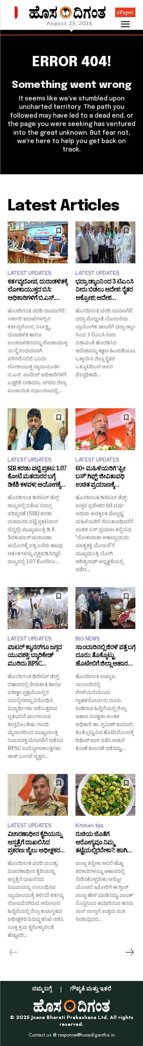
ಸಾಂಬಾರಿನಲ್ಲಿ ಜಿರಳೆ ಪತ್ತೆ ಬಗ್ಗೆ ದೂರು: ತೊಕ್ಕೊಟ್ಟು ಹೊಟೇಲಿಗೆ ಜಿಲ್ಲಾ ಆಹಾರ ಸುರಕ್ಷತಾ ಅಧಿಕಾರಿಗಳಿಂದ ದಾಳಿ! (105, 657)
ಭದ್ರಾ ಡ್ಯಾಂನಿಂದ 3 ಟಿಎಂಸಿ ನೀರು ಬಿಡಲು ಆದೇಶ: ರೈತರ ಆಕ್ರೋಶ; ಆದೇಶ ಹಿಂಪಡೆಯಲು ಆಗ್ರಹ (104, 291)
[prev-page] (13, 952)
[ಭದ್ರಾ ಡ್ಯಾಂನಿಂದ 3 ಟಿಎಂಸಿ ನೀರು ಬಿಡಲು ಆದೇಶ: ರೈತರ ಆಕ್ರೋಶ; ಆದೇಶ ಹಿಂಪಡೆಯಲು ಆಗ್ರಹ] (106, 242)
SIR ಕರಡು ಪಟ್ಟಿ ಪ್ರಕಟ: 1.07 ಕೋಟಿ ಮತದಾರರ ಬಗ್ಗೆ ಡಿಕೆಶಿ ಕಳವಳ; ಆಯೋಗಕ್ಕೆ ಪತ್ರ (37, 478)
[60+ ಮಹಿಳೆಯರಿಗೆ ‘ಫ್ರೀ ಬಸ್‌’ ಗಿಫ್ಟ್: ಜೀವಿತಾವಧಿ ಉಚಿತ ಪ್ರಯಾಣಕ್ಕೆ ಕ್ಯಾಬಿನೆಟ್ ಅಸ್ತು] (106, 429)
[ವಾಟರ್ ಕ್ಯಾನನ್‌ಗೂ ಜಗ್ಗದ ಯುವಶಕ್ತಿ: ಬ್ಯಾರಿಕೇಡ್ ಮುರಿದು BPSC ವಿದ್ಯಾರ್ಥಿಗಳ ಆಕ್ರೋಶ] (38, 608)
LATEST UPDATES (29, 273)
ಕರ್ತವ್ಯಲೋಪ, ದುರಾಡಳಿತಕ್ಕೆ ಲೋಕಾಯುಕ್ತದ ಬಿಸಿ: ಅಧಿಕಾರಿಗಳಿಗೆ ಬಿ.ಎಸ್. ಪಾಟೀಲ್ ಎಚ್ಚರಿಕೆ (37, 291)
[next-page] (129, 952)
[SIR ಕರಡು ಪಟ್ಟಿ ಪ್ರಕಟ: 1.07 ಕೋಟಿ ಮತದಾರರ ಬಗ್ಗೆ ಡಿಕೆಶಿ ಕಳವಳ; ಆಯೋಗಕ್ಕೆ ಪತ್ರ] (38, 429)
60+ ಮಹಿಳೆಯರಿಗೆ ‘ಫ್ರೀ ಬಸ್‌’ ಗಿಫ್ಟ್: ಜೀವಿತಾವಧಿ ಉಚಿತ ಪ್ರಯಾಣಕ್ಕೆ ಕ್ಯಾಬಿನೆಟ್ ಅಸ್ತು (100, 478)
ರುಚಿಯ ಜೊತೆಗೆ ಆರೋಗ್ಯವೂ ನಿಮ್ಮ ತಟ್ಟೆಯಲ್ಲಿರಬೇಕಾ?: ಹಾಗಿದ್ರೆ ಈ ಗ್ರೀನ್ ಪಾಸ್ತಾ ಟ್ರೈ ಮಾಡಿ (104, 843)
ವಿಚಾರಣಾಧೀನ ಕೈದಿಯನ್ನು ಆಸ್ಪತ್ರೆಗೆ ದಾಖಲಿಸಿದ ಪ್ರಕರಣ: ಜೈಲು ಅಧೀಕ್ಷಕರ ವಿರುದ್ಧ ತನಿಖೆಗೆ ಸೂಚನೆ (35, 843)
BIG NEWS (88, 638)
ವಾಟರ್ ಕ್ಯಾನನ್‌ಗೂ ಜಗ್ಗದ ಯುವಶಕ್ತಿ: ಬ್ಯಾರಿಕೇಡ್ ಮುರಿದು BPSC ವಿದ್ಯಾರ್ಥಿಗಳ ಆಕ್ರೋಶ (35, 657)
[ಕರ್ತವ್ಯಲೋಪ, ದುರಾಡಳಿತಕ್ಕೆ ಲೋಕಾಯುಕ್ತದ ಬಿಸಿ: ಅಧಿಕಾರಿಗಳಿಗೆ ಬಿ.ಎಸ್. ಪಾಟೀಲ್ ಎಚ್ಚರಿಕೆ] (38, 242)
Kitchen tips (89, 825)
